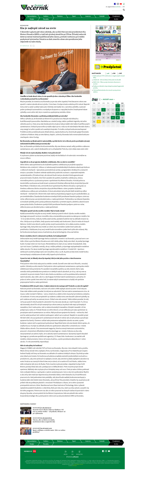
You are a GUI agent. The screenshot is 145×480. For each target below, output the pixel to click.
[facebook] (115, 4)
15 (117, 114)
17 (94, 117)
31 (113, 106)
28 (99, 106)
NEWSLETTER (79, 454)
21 (113, 117)
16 (122, 114)
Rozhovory (36, 407)
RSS (72, 454)
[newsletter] (124, 4)
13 (108, 114)
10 (94, 114)
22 (117, 117)
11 (98, 114)
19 (103, 117)
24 (94, 121)
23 (122, 117)
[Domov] (22, 18)
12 (103, 114)
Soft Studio (74, 465)
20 (108, 117)
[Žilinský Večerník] (35, 7)
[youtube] (121, 4)
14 (113, 114)
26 (103, 121)
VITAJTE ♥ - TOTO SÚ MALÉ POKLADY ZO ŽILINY (107, 80)
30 (108, 106)
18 (98, 117)
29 (103, 106)
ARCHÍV (65, 454)
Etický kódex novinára (78, 464)
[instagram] (118, 4)
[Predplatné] (108, 65)
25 (98, 121)
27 (94, 106)
